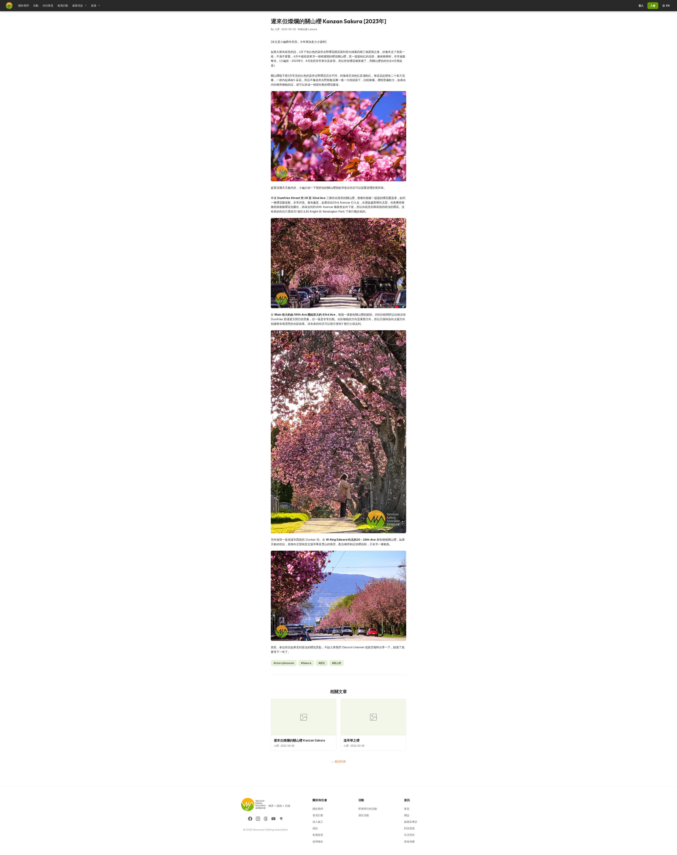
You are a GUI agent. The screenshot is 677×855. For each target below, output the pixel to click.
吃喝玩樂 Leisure (307, 29)
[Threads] (266, 819)
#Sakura (306, 663)
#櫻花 (321, 663)
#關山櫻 (336, 663)
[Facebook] (250, 819)
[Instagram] (258, 819)
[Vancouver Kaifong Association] (253, 806)
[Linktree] (281, 819)
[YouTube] (273, 819)
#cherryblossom (284, 663)
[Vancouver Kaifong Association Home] (9, 5)
